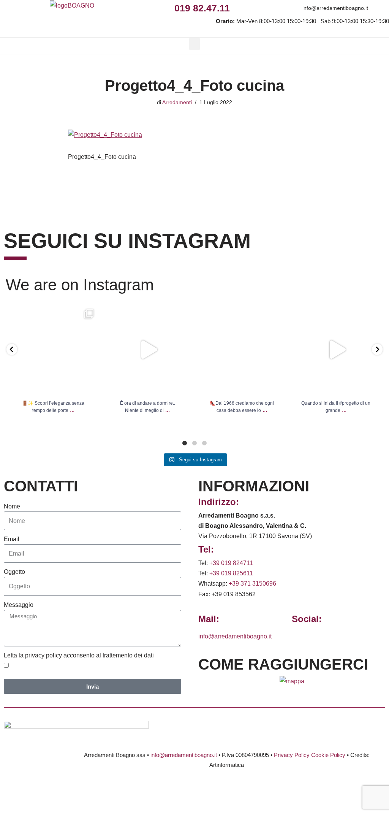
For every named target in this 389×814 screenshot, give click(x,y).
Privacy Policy (292, 755)
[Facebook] (238, 7)
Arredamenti (177, 102)
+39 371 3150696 (252, 583)
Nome (12, 506)
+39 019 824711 (231, 563)
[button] (194, 44)
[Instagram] (255, 7)
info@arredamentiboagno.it (335, 8)
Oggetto (14, 572)
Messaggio (18, 605)
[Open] (53, 349)
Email (11, 539)
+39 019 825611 (231, 573)
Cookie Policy (328, 755)
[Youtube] (289, 7)
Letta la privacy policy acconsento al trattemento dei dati (79, 655)
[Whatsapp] (272, 7)
